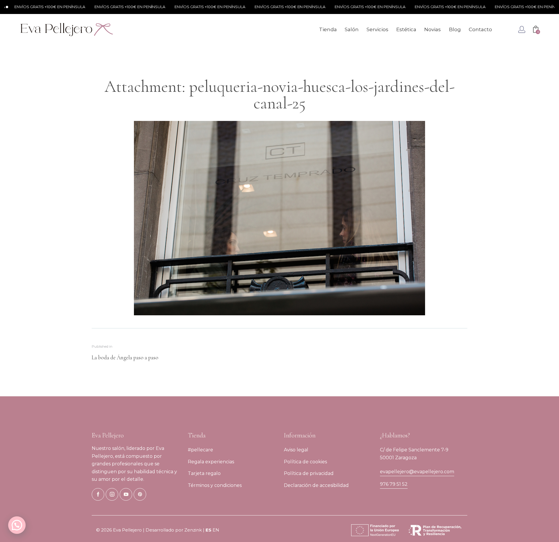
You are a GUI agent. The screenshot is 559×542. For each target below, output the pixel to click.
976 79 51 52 (394, 484)
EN (216, 530)
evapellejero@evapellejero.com (417, 471)
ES (208, 530)
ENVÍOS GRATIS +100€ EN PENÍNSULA (114, 6)
